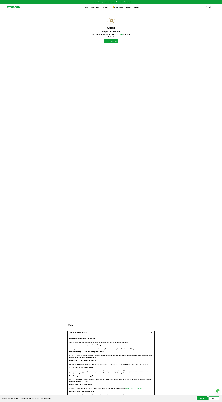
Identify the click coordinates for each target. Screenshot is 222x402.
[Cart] (213, 7)
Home (86, 7)
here (121, 34)
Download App (125, 2)
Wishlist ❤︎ (137, 7)
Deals (128, 7)
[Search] (206, 7)
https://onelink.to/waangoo (133, 388)
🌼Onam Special (117, 7)
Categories (95, 7)
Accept (214, 398)
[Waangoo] (13, 7)
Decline (202, 398)
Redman (106, 7)
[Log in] (210, 7)
